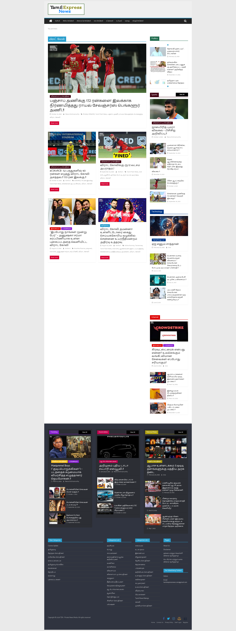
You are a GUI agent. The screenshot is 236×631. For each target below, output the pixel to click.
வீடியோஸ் (139, 591)
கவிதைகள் (140, 579)
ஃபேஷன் (111, 604)
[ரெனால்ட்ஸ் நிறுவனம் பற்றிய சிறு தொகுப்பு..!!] (105, 491)
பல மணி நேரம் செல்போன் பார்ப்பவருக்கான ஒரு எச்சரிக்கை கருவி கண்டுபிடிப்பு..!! (176, 295)
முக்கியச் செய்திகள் (143, 606)
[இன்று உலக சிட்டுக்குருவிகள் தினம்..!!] (158, 390)
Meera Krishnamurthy (72, 114)
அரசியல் (57, 21)
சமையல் (139, 546)
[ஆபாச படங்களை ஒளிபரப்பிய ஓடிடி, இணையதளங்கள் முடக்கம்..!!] (158, 373)
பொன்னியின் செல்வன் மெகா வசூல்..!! (77, 490)
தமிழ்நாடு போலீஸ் (55, 564)
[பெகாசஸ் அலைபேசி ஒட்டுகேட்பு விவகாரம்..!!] (158, 276)
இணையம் (55, 228)
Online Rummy (129, 245)
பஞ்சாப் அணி (113, 114)
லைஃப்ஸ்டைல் (54, 561)
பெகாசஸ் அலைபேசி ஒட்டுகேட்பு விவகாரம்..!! (176, 278)
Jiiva (169, 247)
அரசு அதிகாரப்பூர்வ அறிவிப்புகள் (115, 558)
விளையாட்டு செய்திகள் (84, 21)
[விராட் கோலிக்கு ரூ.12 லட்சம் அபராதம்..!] (122, 133)
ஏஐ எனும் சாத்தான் (165, 244)
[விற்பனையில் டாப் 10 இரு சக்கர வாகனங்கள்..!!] (105, 478)
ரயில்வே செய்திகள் (56, 557)
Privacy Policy (169, 622)
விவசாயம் (111, 571)
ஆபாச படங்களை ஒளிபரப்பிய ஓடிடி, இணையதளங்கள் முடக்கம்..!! (175, 378)
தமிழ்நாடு (105, 225)
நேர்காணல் (140, 564)
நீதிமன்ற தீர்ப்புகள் (115, 582)
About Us (166, 546)
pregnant (89, 248)
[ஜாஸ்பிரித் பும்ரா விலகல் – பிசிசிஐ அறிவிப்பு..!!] (169, 100)
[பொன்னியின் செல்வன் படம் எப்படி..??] (57, 501)
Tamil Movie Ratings (142, 598)
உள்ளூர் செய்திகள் (138, 21)
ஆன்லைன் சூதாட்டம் (128, 249)
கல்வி (137, 602)
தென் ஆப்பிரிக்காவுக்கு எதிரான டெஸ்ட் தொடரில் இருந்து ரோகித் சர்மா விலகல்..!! (167, 165)
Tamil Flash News (101, 114)
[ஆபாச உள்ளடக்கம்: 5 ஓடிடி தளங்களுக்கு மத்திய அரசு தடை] (166, 437)
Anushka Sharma (79, 248)
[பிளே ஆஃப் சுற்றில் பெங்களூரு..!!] (158, 180)
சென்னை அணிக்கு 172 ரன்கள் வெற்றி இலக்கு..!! (176, 196)
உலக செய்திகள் (98, 21)
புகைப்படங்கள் (54, 579)
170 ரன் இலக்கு (86, 180)
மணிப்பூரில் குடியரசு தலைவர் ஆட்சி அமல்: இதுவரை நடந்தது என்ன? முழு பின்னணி (172, 487)
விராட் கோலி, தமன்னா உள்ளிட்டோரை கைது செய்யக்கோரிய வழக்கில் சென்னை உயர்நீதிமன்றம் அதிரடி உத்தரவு (118, 235)
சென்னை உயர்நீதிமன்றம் (110, 252)
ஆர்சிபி (107, 175)
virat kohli (53, 252)
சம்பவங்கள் (112, 553)
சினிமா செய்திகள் (68, 21)
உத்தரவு (140, 249)
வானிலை (111, 567)
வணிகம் (110, 563)
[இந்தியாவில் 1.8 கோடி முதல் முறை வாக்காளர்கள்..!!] (158, 82)
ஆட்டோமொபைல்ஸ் (108, 461)
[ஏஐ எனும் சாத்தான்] (169, 217)
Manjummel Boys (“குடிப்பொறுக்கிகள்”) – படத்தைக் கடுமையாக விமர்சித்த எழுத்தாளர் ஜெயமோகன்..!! (66, 472)
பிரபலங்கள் (140, 594)
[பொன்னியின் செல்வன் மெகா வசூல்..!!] (57, 488)
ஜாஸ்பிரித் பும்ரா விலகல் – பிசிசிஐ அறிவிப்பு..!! (163, 130)
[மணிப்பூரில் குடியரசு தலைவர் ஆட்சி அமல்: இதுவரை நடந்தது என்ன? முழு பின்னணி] (153, 481)
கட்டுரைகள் (109, 21)
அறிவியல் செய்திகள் (144, 572)
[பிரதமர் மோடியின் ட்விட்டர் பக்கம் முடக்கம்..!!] (158, 404)
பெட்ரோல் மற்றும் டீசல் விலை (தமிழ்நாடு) (173, 560)
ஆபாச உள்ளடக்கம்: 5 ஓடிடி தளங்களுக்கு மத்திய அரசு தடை (165, 469)
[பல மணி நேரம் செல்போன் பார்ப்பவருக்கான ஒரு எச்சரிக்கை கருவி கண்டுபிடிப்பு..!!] (158, 289)
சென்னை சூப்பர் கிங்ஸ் (71, 184)
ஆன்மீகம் (111, 593)
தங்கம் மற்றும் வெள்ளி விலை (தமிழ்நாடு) (173, 554)
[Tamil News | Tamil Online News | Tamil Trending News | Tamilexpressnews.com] (50, 21)
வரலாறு (127, 21)
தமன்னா (125, 252)
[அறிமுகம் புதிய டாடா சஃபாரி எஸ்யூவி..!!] (118, 437)
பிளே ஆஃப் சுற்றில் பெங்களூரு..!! (175, 182)
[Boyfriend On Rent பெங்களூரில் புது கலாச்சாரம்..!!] (57, 514)
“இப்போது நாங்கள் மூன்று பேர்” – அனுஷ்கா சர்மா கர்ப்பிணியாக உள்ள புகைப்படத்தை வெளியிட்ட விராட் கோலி (68, 238)
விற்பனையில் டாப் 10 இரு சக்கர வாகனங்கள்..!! (125, 481)
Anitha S (68, 180)
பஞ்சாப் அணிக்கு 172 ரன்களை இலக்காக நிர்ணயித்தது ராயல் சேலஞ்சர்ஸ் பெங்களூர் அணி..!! (95, 105)
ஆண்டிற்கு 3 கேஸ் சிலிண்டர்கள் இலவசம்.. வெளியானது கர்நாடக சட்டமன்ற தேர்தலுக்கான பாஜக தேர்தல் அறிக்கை (173, 521)
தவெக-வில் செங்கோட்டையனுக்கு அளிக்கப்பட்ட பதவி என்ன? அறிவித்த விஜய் (176, 53)
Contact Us (160, 622)
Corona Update (53, 546)
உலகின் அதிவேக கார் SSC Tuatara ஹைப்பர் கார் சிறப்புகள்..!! (125, 508)
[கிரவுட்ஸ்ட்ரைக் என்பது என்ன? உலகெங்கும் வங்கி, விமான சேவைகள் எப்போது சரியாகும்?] (169, 323)
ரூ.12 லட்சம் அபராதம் (131, 175)
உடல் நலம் (119, 21)
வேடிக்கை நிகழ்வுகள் (116, 586)
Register (185, 622)
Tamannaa (138, 245)
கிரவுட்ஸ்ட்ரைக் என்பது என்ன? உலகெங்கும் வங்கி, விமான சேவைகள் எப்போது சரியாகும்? (168, 356)
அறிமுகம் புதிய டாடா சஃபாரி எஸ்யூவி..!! (113, 467)
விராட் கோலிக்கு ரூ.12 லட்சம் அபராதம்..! (120, 167)
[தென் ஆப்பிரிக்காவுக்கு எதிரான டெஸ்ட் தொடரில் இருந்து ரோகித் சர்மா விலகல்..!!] (158, 158)
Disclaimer (167, 549)
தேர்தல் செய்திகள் (56, 553)
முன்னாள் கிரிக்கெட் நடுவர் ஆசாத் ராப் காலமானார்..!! (176, 148)
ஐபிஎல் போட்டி (116, 175)
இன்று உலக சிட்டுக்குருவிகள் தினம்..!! (174, 393)
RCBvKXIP (92, 114)
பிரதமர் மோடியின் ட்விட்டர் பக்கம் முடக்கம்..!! (175, 407)
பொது (109, 549)
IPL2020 (85, 114)
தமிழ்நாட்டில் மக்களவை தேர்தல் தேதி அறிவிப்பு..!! (175, 69)
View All (181, 94)
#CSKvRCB (77, 180)
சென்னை (52, 568)
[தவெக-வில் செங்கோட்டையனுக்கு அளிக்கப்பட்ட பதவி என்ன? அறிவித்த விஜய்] (158, 49)
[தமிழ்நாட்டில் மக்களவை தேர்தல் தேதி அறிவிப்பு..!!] (158, 67)
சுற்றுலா (110, 578)
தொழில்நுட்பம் (158, 240)
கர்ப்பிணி (74, 252)
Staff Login (178, 622)
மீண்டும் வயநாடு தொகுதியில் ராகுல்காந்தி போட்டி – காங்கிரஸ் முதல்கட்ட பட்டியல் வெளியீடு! (173, 503)
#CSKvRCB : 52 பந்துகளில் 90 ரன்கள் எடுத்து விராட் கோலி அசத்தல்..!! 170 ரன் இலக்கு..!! (69, 174)
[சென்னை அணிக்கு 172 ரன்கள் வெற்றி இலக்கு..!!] (158, 193)
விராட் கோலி (55, 117)
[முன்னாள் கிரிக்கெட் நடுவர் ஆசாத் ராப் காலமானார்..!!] (158, 144)
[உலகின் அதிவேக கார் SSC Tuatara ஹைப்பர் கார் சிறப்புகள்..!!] (105, 504)
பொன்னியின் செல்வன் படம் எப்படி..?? (77, 503)
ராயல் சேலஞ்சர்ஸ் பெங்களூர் (130, 114)
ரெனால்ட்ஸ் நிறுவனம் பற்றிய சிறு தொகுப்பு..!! (124, 494)
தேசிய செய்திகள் (154, 461)
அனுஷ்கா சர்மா (63, 252)
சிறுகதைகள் (141, 557)
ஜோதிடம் (52, 572)
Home (153, 622)
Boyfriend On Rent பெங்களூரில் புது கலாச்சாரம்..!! (73, 518)
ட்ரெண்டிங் (66, 228)
